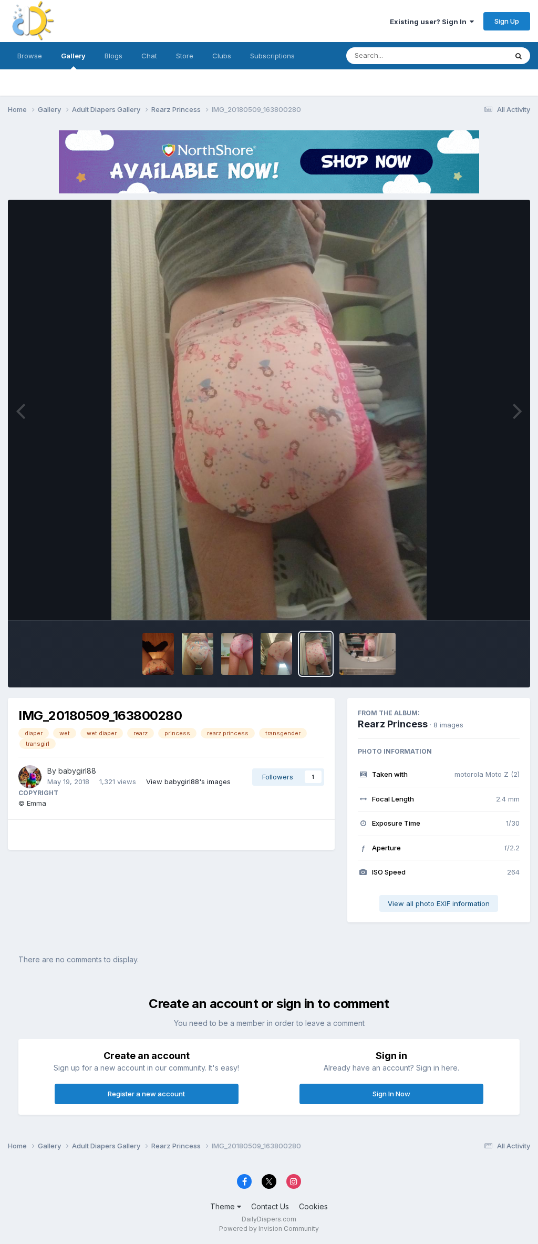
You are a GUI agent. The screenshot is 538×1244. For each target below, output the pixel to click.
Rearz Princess (393, 723)
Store (184, 56)
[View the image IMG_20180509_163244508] (276, 654)
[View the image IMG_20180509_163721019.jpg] (367, 654)
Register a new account (146, 1093)
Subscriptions (272, 56)
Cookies (313, 1206)
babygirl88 (77, 770)
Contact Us (270, 1206)
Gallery (73, 56)
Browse (29, 56)
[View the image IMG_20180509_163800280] (316, 654)
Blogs (113, 56)
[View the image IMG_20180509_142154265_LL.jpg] (237, 654)
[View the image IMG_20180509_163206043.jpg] (197, 654)
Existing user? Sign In (430, 21)
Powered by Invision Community (269, 1228)
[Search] (518, 55)
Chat (149, 56)
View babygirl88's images (188, 781)
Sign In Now (391, 1093)
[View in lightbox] (269, 410)
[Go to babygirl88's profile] (30, 776)
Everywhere (474, 55)
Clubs (221, 56)
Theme (223, 1206)
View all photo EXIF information (439, 903)
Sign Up (506, 21)
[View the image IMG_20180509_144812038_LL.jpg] (158, 654)
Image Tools (486, 601)
